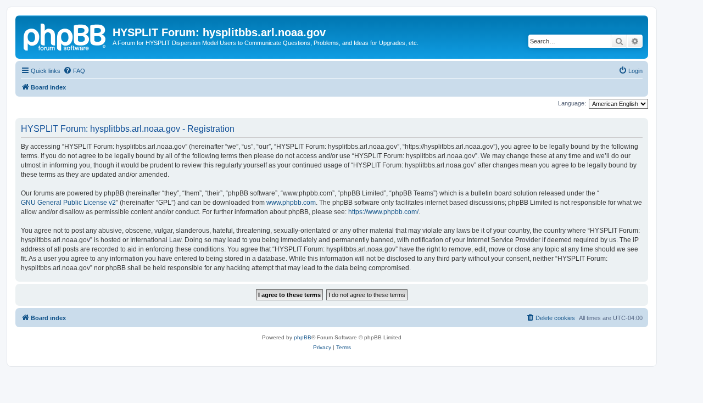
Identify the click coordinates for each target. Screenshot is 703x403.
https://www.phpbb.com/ (383, 212)
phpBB (302, 337)
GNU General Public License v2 (68, 202)
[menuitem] (74, 70)
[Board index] (65, 35)
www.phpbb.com (291, 202)
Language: (572, 103)
